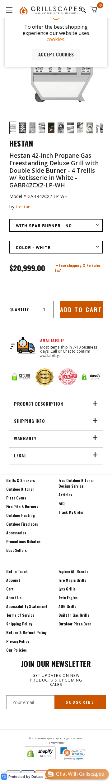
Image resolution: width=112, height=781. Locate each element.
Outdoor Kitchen (20, 489)
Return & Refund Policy (26, 632)
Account (13, 580)
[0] (93, 9)
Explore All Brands (73, 571)
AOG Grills (67, 606)
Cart (10, 588)
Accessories (16, 532)
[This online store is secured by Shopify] (40, 758)
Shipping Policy (19, 623)
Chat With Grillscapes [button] (80, 774)
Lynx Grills (67, 588)
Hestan (23, 207)
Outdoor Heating (20, 515)
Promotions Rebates (23, 541)
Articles (65, 494)
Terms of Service (20, 615)
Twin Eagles (67, 597)
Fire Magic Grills (72, 580)
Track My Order (71, 512)
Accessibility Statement (27, 606)
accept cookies (56, 54)
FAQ (61, 503)
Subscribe (80, 702)
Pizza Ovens (16, 497)
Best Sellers (16, 550)
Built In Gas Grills (73, 615)
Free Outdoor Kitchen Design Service (76, 483)
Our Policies (16, 650)
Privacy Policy (17, 641)
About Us (13, 597)
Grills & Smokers (20, 480)
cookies (55, 39)
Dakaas (37, 776)
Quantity (19, 309)
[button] (77, 774)
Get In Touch (17, 571)
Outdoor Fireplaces (22, 524)
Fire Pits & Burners (22, 506)
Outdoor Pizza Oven (74, 623)
